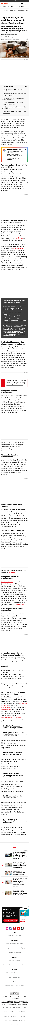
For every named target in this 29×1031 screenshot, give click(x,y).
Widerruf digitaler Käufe (14, 977)
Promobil (12, 1020)
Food (17, 6)
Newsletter (18, 935)
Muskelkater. (20, 605)
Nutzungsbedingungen (20, 948)
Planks (21, 516)
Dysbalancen (18, 238)
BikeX (23, 1007)
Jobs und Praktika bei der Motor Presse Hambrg (14, 964)
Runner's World (20, 1020)
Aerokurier (5, 1007)
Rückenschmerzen (18, 248)
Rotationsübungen (7, 582)
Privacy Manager (6, 948)
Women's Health (14, 1025)
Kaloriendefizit (6, 709)
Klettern (23, 1011)
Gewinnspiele (11, 935)
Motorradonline (22, 1016)
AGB (13, 948)
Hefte (13, 0)
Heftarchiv (21, 985)
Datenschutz (20, 943)
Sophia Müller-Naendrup (7, 37)
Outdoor (7, 1020)
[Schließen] (25, 149)
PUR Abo (8, 972)
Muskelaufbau (5, 707)
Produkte (17, 0)
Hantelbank (11, 573)
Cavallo (11, 1011)
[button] (14, 49)
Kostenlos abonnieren (11, 920)
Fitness (12, 6)
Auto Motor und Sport (15, 1007)
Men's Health (13, 1016)
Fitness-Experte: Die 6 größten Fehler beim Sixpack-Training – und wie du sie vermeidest (16, 383)
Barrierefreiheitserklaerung (14, 952)
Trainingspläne (5, 6)
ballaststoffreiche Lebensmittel (11, 718)
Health (22, 6)
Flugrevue (17, 1011)
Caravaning (5, 1011)
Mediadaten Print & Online (11, 985)
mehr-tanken (5, 1016)
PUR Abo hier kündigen (16, 972)
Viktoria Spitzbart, (5, 34)
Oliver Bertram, (13, 34)
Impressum (13, 943)
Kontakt (7, 943)
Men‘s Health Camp (14, 960)
